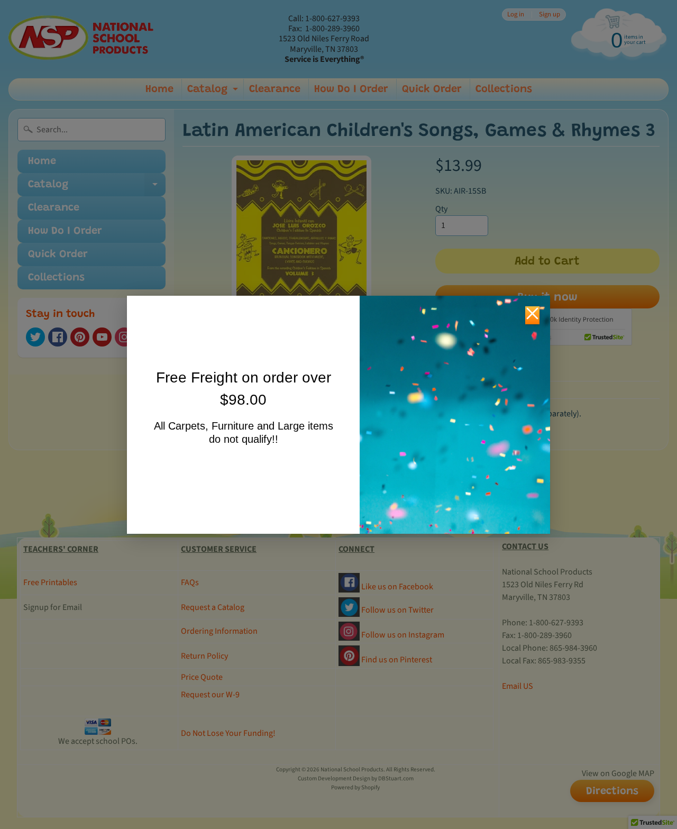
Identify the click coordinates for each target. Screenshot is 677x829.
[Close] (532, 315)
